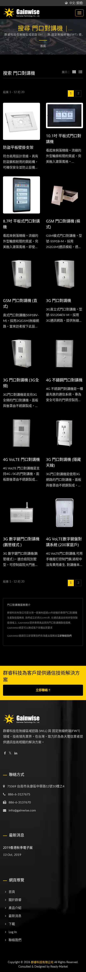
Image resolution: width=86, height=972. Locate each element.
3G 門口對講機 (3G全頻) (21, 382)
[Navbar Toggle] (79, 12)
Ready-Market (59, 966)
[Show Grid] (74, 72)
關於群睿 (15, 900)
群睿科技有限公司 (42, 962)
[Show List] (80, 72)
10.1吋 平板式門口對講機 (63, 138)
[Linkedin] (15, 753)
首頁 (43, 46)
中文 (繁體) (76, 3)
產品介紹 (15, 908)
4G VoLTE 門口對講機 (21, 459)
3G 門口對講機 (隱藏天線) (63, 462)
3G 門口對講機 (58, 300)
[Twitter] (10, 753)
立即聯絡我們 (64, 636)
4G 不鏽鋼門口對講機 (64, 380)
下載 (12, 924)
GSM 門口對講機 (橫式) (63, 224)
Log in (13, 932)
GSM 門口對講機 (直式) (20, 303)
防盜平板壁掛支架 (18, 147)
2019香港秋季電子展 (18, 847)
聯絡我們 (15, 940)
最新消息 (15, 916)
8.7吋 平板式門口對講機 (21, 224)
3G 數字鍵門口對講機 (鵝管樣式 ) (21, 541)
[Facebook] (5, 753)
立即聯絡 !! (43, 690)
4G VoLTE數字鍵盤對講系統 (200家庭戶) (64, 541)
